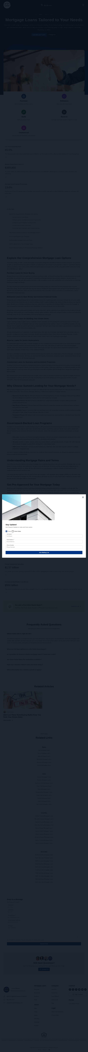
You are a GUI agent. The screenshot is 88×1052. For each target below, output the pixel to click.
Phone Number (10, 545)
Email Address (10, 539)
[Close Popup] (83, 497)
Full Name (9, 534)
